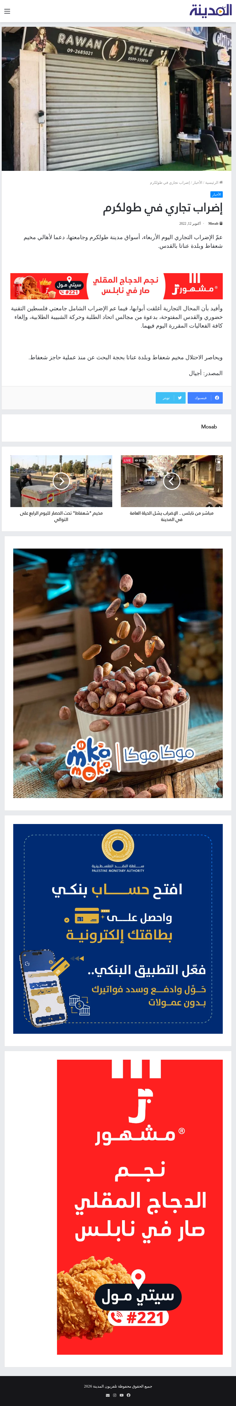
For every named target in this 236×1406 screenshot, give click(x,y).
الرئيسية (212, 182)
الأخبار (197, 182)
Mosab (213, 224)
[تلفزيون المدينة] (211, 11)
